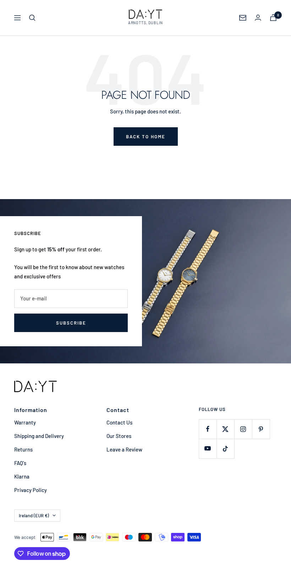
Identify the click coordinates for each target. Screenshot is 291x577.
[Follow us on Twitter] (225, 429)
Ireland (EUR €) (34, 515)
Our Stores (118, 436)
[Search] (32, 18)
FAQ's (20, 463)
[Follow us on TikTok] (225, 448)
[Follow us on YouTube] (207, 448)
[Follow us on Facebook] (207, 429)
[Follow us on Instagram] (243, 429)
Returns (23, 449)
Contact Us (119, 422)
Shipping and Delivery (39, 436)
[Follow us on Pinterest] (261, 429)
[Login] (258, 18)
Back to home (145, 136)
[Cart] (273, 17)
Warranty (25, 422)
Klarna (21, 476)
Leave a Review (124, 449)
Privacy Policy (30, 490)
